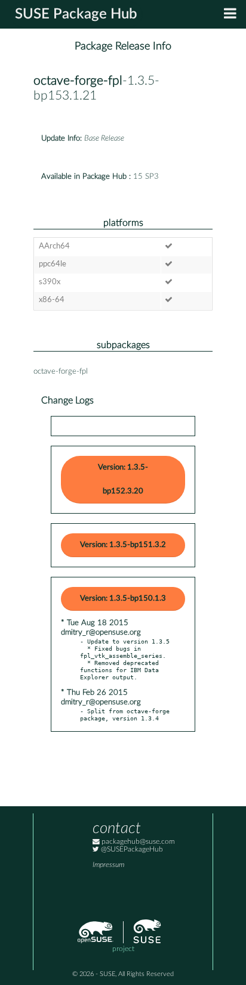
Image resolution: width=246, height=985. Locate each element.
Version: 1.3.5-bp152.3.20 (123, 479)
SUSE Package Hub (76, 14)
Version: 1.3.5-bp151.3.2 (123, 545)
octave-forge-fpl (77, 80)
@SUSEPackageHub (131, 849)
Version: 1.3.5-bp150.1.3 (123, 598)
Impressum (108, 865)
